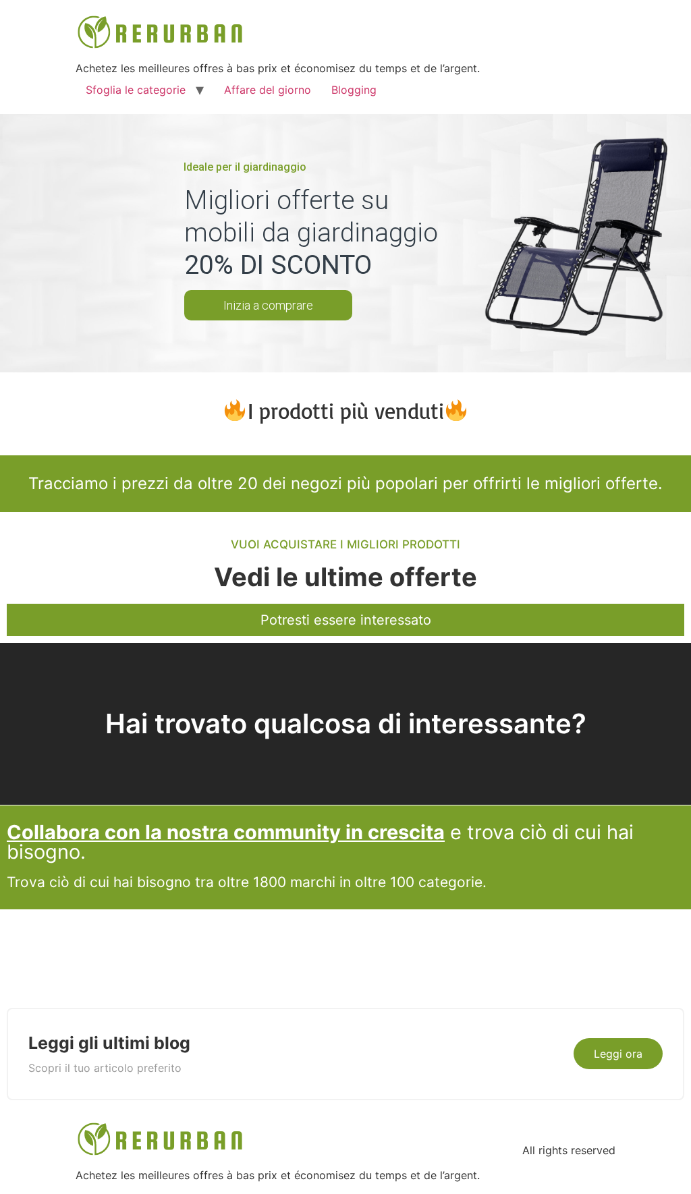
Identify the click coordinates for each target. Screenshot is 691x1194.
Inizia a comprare (268, 305)
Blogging (354, 89)
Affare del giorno (267, 89)
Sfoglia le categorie (136, 89)
